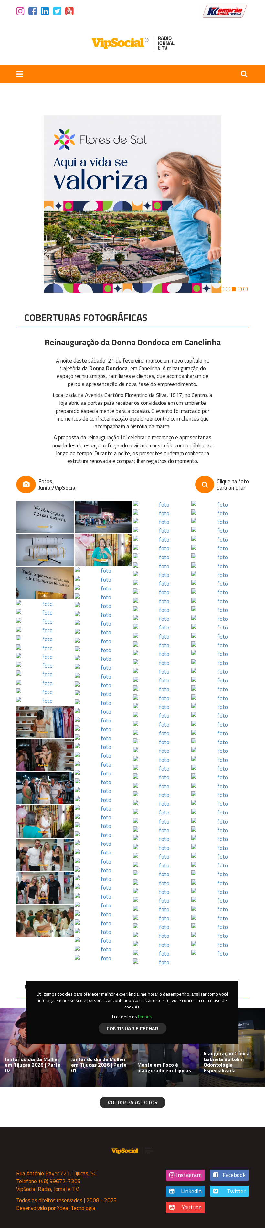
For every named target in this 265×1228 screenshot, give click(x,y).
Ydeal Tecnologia (76, 1208)
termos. (145, 1016)
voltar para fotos (132, 1102)
